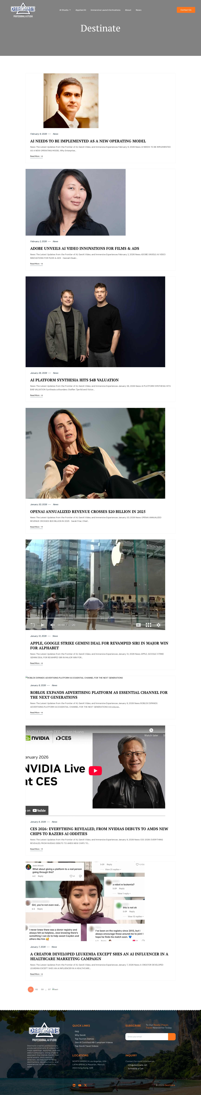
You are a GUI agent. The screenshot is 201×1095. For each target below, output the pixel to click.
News (138, 10)
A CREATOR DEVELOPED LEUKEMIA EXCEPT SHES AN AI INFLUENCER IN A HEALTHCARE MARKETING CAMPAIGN (99, 956)
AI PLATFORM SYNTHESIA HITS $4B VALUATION (74, 380)
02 (36, 989)
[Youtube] (79, 1085)
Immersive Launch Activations (106, 10)
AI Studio (64, 10)
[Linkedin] (74, 1085)
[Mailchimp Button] (172, 1036)
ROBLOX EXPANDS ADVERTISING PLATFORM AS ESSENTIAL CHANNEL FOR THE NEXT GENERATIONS (99, 695)
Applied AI (81, 10)
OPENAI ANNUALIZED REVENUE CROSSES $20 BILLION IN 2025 (88, 511)
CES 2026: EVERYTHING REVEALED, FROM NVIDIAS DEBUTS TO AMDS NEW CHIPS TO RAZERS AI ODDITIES (99, 831)
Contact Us (186, 10)
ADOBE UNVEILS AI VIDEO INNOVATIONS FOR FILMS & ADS (84, 248)
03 (42, 989)
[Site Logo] (23, 9)
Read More (34, 156)
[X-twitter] (85, 1085)
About (128, 10)
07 (49, 989)
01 (31, 989)
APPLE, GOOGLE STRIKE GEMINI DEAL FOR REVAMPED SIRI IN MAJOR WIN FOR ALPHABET (99, 645)
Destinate (169, 1085)
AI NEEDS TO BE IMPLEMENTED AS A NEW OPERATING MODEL (88, 141)
